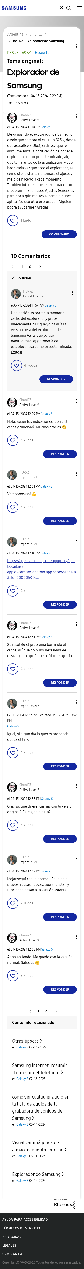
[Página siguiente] (38, 266)
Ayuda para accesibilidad (25, 1220)
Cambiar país (13, 1254)
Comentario (59, 234)
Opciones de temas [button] (68, 46)
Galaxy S (46, 127)
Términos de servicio (21, 1228)
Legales (9, 1245)
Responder (56, 379)
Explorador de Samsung (36, 1174)
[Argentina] (14, 7)
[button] (68, 116)
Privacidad (12, 1237)
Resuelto (42, 52)
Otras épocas (25, 1041)
